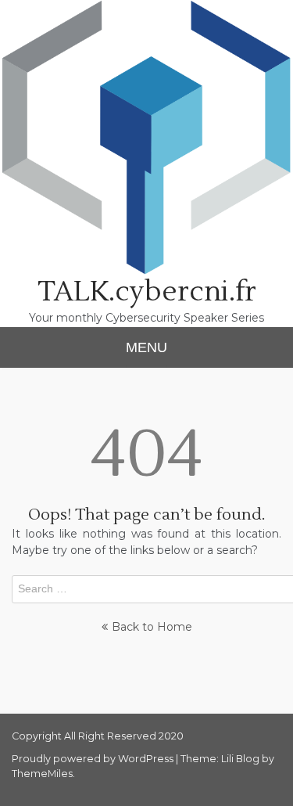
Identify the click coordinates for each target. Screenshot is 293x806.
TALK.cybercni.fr (147, 292)
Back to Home (152, 627)
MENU (146, 347)
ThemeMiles (42, 773)
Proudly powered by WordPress (94, 759)
